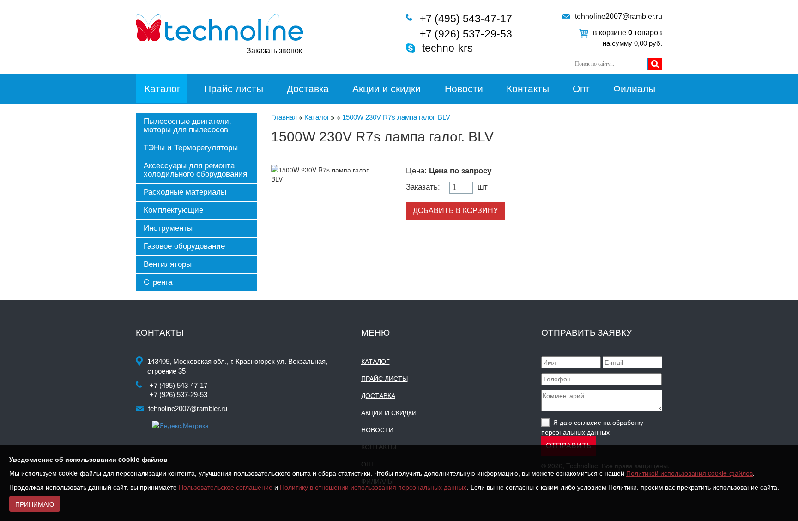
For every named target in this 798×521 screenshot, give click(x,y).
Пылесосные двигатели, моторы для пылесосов (187, 125)
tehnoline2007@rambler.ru (618, 16)
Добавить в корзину (455, 211)
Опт (581, 88)
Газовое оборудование (184, 246)
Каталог (163, 88)
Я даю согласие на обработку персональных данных (592, 426)
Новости (464, 88)
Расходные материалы (185, 192)
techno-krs (447, 48)
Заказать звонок (274, 51)
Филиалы (634, 88)
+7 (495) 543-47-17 (466, 18)
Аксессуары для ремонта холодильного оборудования (195, 169)
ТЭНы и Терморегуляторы (191, 147)
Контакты (528, 88)
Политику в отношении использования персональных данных (373, 486)
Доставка (308, 88)
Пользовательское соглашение (225, 486)
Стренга (158, 282)
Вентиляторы (168, 264)
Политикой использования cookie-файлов (689, 473)
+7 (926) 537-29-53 (466, 34)
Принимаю (34, 504)
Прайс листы (233, 88)
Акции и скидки (386, 88)
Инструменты (168, 228)
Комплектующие (173, 210)
